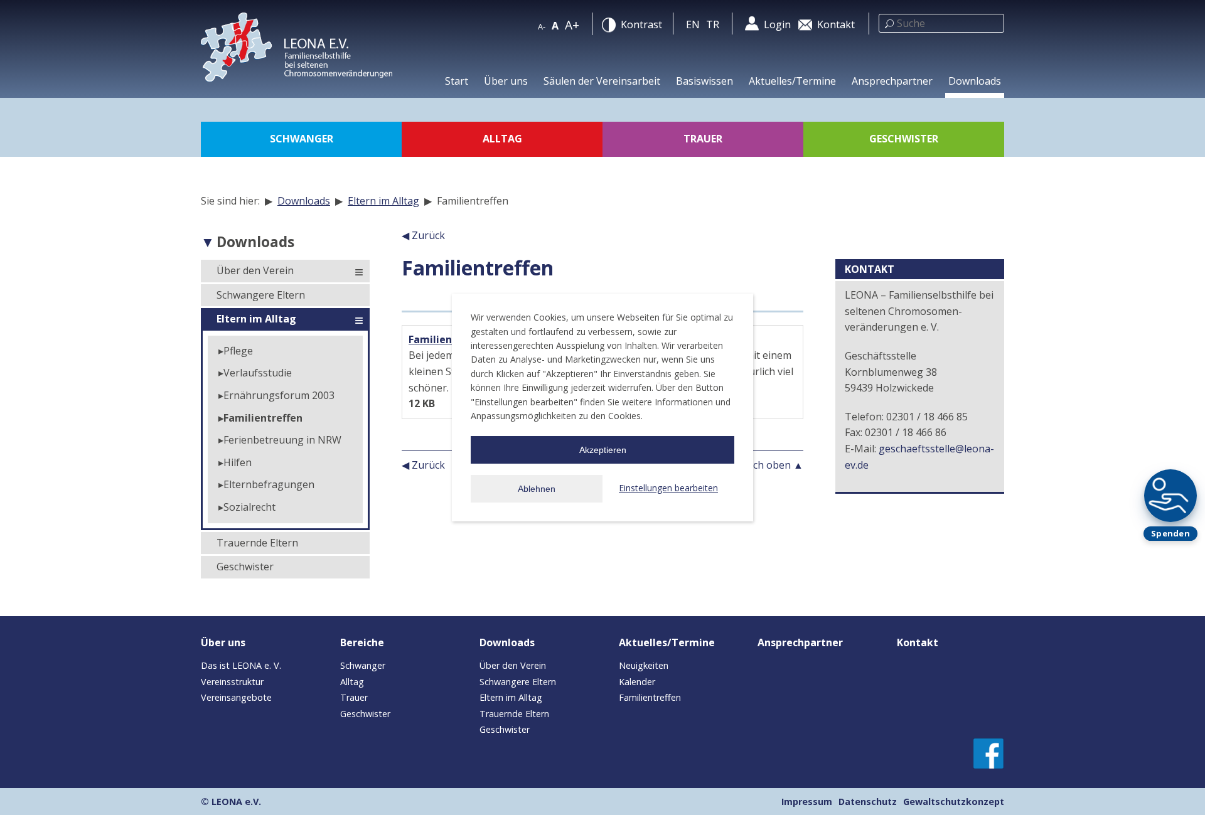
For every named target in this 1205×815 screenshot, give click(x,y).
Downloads (974, 81)
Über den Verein (255, 270)
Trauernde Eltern (257, 543)
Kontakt (917, 642)
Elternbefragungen (268, 484)
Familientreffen (263, 418)
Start (456, 81)
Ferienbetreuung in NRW (282, 440)
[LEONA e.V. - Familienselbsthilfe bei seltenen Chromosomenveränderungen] (301, 52)
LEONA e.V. (236, 801)
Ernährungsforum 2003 (279, 395)
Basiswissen (704, 81)
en (693, 24)
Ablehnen (536, 489)
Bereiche (362, 642)
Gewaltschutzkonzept (953, 801)
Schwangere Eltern (261, 295)
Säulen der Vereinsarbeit (602, 81)
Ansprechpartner (892, 81)
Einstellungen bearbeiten (668, 488)
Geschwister (245, 566)
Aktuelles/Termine (792, 81)
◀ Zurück (423, 235)
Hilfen (237, 462)
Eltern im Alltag (383, 201)
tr (712, 24)
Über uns (506, 81)
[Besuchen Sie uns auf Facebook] (988, 752)
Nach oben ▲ (771, 465)
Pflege (238, 351)
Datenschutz (867, 801)
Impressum (806, 801)
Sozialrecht (249, 507)
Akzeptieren (602, 450)
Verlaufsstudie (257, 373)
